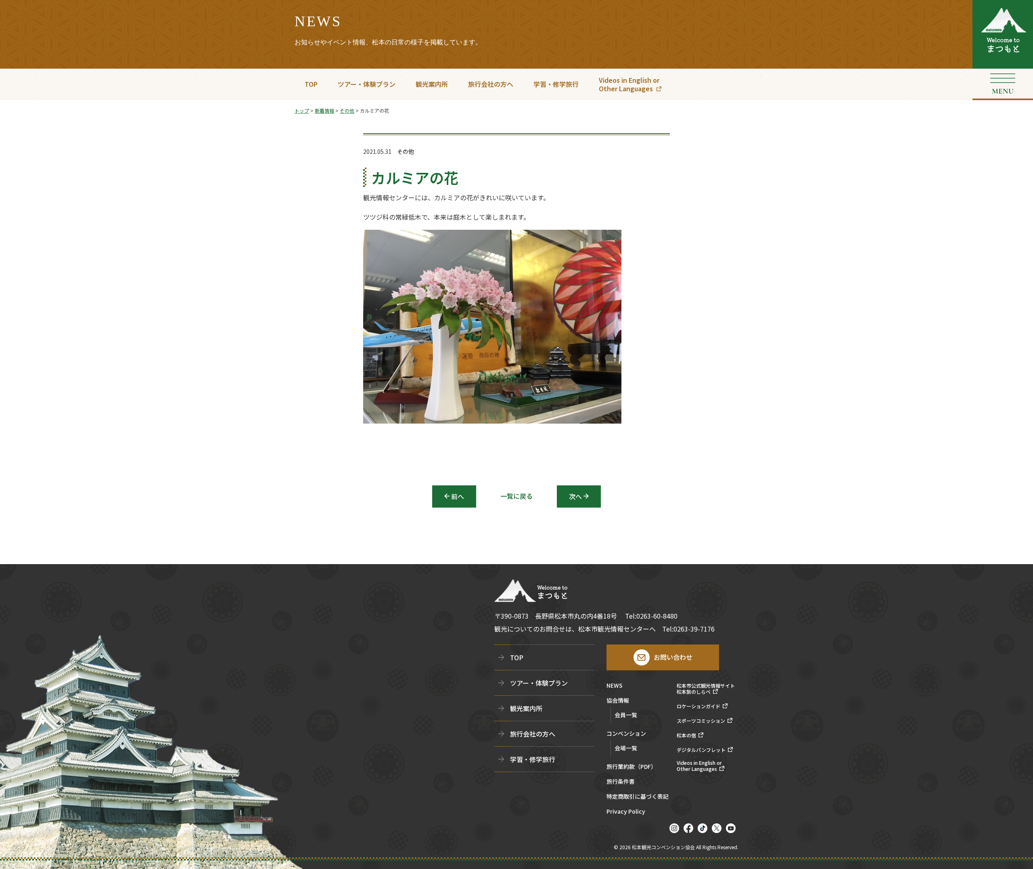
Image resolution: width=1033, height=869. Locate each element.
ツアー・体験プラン (366, 84)
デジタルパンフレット (701, 750)
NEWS (614, 685)
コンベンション (626, 733)
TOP (311, 84)
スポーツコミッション (701, 721)
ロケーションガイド (698, 706)
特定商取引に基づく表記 (637, 796)
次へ (575, 496)
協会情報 (617, 700)
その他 (405, 151)
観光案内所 (432, 84)
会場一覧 (626, 748)
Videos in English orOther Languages (629, 84)
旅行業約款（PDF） (631, 767)
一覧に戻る (516, 496)
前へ (457, 496)
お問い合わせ (673, 657)
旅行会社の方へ (490, 84)
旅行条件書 (620, 782)
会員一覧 (626, 715)
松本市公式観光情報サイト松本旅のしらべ (706, 688)
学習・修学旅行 (556, 84)
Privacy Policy (625, 811)
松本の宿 (686, 735)
